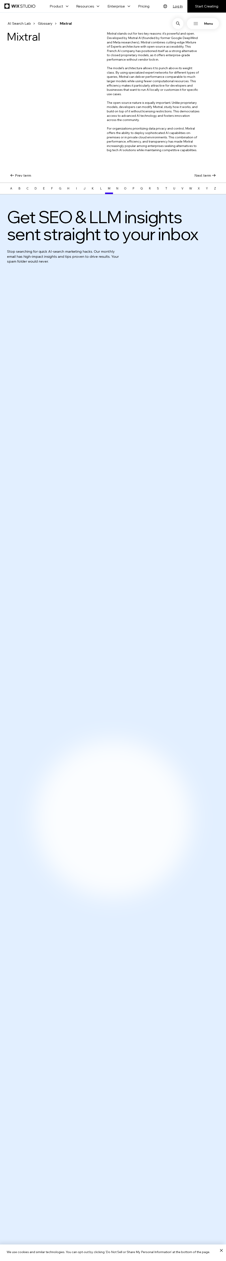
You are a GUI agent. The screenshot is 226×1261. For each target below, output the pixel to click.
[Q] (141, 188)
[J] (85, 188)
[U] (174, 188)
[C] (27, 188)
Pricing (143, 6)
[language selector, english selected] (165, 6)
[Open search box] (178, 23)
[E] (44, 188)
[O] (125, 188)
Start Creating (206, 6)
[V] (182, 188)
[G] (60, 188)
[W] (190, 188)
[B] (19, 188)
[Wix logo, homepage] (20, 6)
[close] (221, 1251)
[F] (52, 188)
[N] (117, 188)
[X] (199, 188)
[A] (11, 188)
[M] (109, 188)
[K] (93, 188)
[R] (150, 188)
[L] (101, 188)
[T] (166, 188)
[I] (76, 188)
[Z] (215, 188)
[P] (133, 188)
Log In (178, 6)
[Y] (207, 188)
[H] (68, 188)
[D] (36, 188)
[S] (158, 188)
